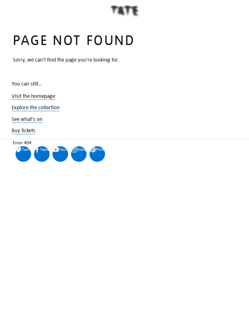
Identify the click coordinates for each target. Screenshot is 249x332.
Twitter (26, 149)
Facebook (45, 149)
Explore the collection (36, 107)
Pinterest (100, 149)
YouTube (63, 149)
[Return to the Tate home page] (124, 11)
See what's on (27, 119)
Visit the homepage (33, 96)
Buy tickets (23, 130)
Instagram (82, 149)
